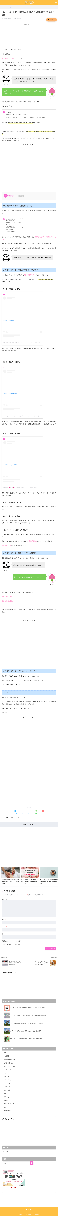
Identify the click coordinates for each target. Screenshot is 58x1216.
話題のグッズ (7, 1110)
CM (5, 1052)
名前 (4, 920)
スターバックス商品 (9, 1066)
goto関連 (6, 1056)
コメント (4, 899)
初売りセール (7, 1097)
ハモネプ (6, 1076)
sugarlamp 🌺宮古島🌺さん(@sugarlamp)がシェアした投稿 (17, 487)
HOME (29, 1210)
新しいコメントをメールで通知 (12, 941)
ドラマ (6, 1073)
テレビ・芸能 (7, 1069)
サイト (4, 934)
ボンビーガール (15, 817)
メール (4, 927)
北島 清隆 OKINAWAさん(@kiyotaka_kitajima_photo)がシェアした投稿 (20, 342)
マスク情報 (7, 1090)
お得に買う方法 (8, 1063)
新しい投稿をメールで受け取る (12, 945)
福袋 (5, 1107)
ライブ (6, 1093)
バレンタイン (7, 1083)
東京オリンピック (9, 1104)
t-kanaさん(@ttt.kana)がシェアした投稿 (13, 416)
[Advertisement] (29, 36)
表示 (21, 196)
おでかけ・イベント (9, 1059)
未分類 (6, 1100)
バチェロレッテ (8, 1080)
